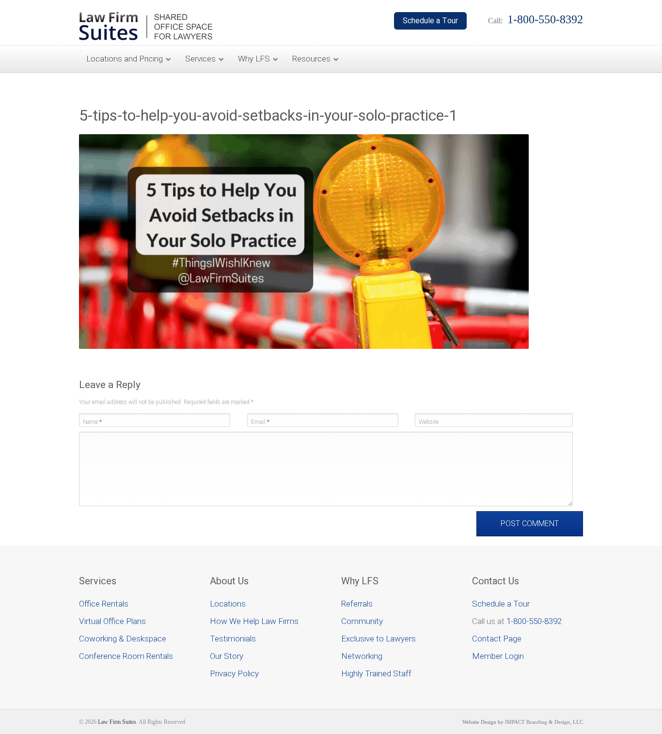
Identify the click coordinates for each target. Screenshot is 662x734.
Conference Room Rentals (126, 656)
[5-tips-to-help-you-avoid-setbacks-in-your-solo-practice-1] (304, 346)
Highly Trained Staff (376, 673)
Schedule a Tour (501, 604)
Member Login (498, 656)
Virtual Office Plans (112, 621)
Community (362, 621)
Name (92, 422)
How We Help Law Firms (254, 621)
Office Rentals (103, 604)
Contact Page (496, 638)
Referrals (357, 604)
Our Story (226, 656)
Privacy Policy (234, 673)
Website (429, 422)
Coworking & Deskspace (122, 638)
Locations (228, 604)
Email (260, 422)
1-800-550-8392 (534, 621)
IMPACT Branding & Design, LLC (544, 722)
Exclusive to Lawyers (378, 638)
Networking (361, 656)
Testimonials (233, 638)
